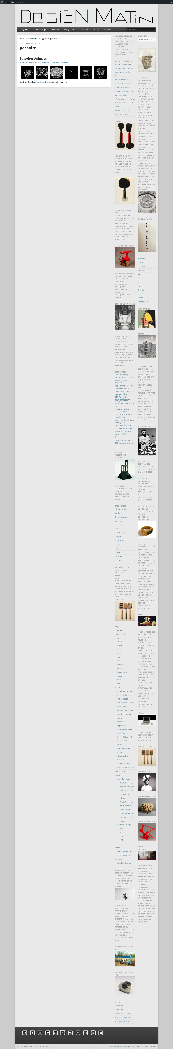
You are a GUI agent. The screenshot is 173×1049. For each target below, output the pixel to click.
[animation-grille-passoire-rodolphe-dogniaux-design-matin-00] (100, 72)
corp (119, 649)
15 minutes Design (124, 825)
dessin (119, 653)
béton (119, 646)
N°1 (121, 829)
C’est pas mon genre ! (125, 729)
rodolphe (122, 437)
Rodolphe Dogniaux (124, 863)
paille (126, 431)
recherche (124, 434)
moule (125, 428)
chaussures (126, 389)
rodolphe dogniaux (124, 440)
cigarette (117, 391)
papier (130, 431)
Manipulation (119, 537)
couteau (118, 394)
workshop (118, 560)
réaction (118, 548)
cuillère (124, 394)
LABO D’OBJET (84, 30)
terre (119, 680)
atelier (119, 642)
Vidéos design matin (124, 851)
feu (118, 661)
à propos (107, 30)
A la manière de (120, 509)
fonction (118, 412)
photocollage (122, 672)
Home (32, 39)
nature (129, 428)
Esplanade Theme (125, 1046)
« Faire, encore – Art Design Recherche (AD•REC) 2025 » (124, 695)
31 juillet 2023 (25, 62)
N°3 (121, 836)
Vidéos (96, 30)
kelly (116, 417)
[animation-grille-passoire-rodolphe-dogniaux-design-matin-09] (86, 72)
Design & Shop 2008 (124, 737)
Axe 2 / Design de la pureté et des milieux (127, 794)
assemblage (124, 375)
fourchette (119, 414)
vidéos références (123, 855)
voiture (127, 443)
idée (116, 529)
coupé (131, 391)
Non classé (55, 62)
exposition (119, 521)
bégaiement (120, 385)
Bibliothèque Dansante (125, 767)
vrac (118, 684)
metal (129, 425)
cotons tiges (125, 391)
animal (117, 375)
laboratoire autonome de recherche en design (124, 420)
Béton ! (117, 107)
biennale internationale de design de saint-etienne (124, 380)
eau (118, 657)
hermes (129, 414)
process (120, 676)
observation (119, 431)
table (117, 443)
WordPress (152, 1046)
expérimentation (123, 409)
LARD (125, 423)
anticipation (119, 513)
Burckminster (125, 383)
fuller (125, 414)
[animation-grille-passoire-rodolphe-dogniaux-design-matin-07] (71, 72)
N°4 (121, 840)
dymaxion (118, 403)
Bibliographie (69, 30)
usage (122, 443)
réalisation (64, 62)
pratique (117, 434)
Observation (119, 544)
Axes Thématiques (124, 779)
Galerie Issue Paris (124, 764)
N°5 (121, 844)
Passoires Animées (33, 58)
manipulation (121, 425)
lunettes (120, 668)
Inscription (119, 1006)
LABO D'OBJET (120, 533)
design (120, 397)
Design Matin (24, 30)
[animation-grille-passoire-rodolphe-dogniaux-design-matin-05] (42, 72)
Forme (124, 412)
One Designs (139, 1046)
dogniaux (122, 400)
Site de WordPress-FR (122, 1021)
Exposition (55, 30)
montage (118, 428)
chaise (130, 385)
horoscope (119, 525)
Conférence (121, 733)
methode (120, 665)
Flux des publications (122, 1014)
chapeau (118, 388)
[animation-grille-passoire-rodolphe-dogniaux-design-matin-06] (56, 72)
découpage (124, 403)
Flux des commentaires (123, 1017)
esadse (131, 403)
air (118, 638)
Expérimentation (45, 62)
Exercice (117, 406)
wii (131, 443)
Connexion (119, 1010)
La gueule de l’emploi (125, 710)
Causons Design (40, 30)
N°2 (121, 832)
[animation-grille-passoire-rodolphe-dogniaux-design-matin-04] (27, 72)
